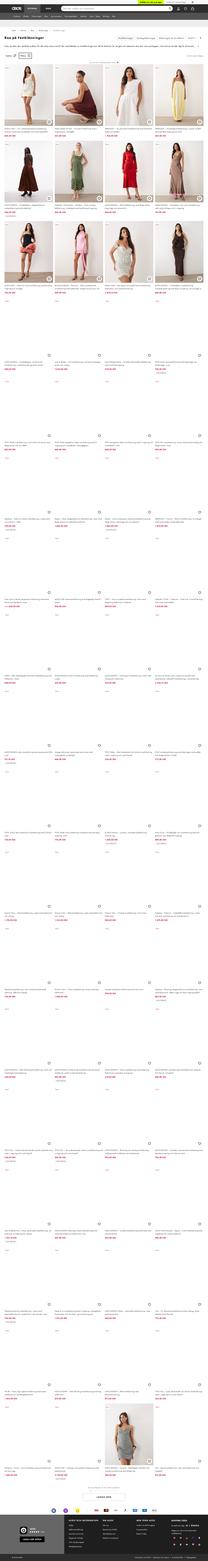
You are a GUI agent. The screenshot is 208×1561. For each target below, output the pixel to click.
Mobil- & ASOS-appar (146, 1525)
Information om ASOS (143, 1557)
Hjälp (71, 1525)
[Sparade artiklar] (185, 8)
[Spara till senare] (49, 122)
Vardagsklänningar (146, 38)
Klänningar (43, 30)
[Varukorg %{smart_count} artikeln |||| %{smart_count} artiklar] (192, 8)
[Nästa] (201, 38)
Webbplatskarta (75, 1546)
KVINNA (32, 8)
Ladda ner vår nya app (151, 2)
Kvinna (23, 30)
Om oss (106, 1525)
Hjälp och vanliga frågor (176, 2)
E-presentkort (142, 1529)
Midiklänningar (195, 38)
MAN (48, 8)
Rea (32, 30)
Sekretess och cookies (161, 1557)
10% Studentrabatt (76, 1542)
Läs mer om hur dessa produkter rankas (103, 62)
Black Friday (141, 1533)
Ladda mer (104, 1497)
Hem (14, 30)
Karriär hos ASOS (110, 1529)
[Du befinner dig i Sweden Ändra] (192, 2)
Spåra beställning (76, 1529)
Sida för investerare (111, 1538)
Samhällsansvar (109, 1533)
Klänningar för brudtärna (171, 38)
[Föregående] (114, 38)
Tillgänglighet (191, 1557)
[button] (174, 1538)
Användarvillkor (177, 1557)
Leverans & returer (76, 1533)
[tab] (17, 16)
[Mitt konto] (178, 8)
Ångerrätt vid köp (76, 1538)
